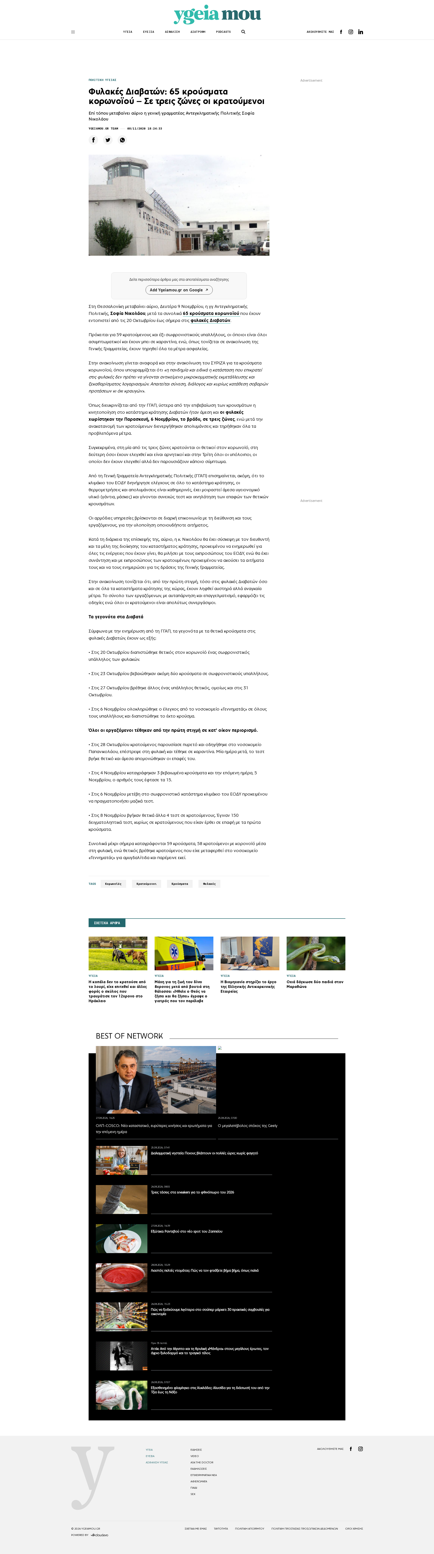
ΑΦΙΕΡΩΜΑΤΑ (199, 1481)
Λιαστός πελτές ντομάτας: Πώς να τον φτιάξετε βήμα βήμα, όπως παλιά (205, 1270)
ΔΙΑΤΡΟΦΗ (198, 32)
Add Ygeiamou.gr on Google (176, 290)
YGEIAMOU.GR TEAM (103, 128)
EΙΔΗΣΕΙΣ (196, 1450)
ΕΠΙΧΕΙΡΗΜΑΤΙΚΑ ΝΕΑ (204, 1475)
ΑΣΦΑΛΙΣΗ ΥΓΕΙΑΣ (157, 1462)
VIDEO (195, 1456)
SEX (193, 1494)
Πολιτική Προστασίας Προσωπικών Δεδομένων (304, 1528)
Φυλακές (209, 884)
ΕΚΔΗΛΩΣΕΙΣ (199, 1469)
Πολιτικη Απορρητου (249, 1528)
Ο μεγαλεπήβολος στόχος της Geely (247, 1125)
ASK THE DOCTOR (202, 1462)
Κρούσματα (180, 884)
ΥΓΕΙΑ (127, 32)
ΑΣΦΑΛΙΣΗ (172, 32)
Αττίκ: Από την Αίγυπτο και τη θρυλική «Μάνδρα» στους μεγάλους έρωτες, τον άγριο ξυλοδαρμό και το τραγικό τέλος (210, 1350)
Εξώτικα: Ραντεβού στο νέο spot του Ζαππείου (186, 1231)
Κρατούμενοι (147, 884)
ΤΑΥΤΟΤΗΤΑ (221, 1528)
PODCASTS (223, 32)
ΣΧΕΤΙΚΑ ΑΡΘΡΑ (107, 923)
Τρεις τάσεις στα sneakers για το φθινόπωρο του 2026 (192, 1192)
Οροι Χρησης (354, 1528)
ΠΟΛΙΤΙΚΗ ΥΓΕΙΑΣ (102, 80)
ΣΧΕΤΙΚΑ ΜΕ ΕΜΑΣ (196, 1528)
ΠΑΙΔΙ (194, 1488)
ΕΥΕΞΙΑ (148, 32)
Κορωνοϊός (113, 884)
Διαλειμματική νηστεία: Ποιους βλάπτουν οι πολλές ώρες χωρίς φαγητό (204, 1153)
